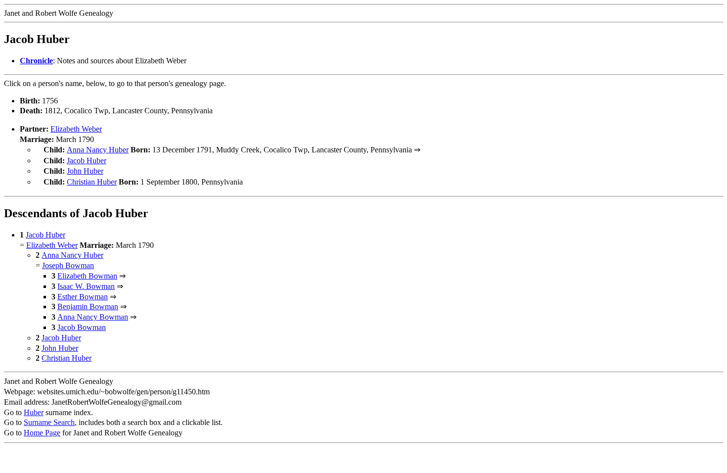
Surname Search (49, 422)
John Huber (85, 171)
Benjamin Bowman (87, 306)
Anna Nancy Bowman (92, 317)
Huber (34, 412)
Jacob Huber (86, 160)
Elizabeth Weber (76, 129)
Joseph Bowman (68, 265)
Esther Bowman (82, 296)
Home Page (42, 432)
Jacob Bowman (81, 327)
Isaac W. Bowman (86, 286)
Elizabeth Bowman (87, 276)
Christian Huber (92, 182)
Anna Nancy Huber (98, 149)
